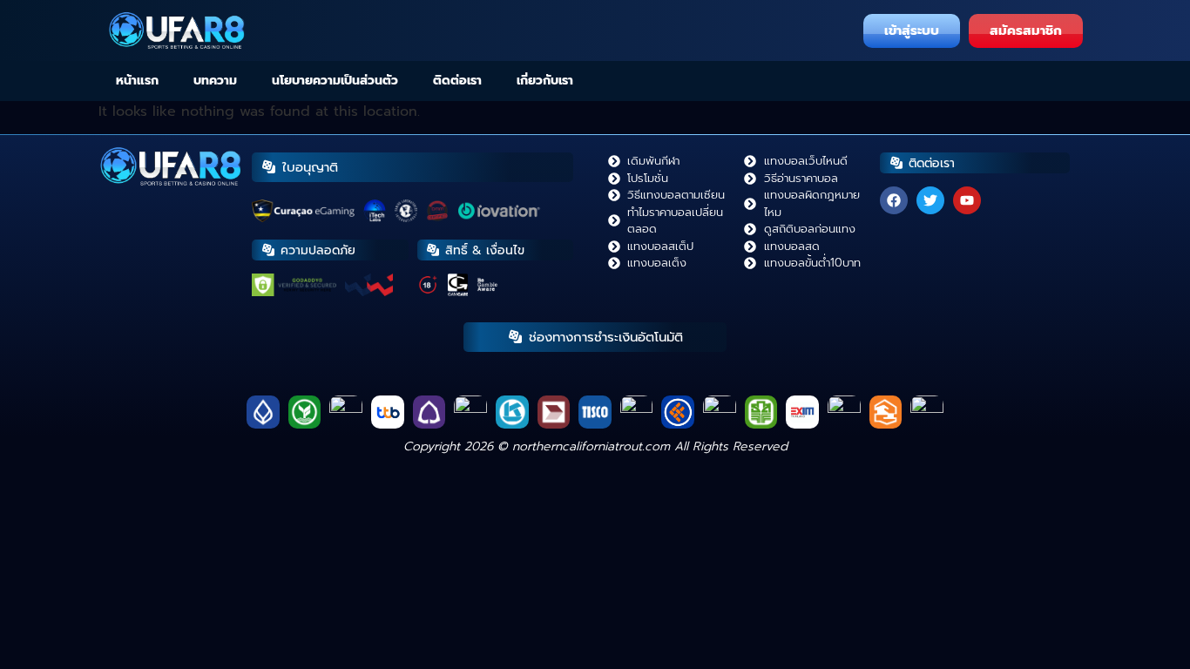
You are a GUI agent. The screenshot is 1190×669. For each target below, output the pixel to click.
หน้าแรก (137, 80)
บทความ (215, 80)
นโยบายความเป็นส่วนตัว (335, 80)
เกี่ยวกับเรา (545, 80)
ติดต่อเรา (457, 80)
